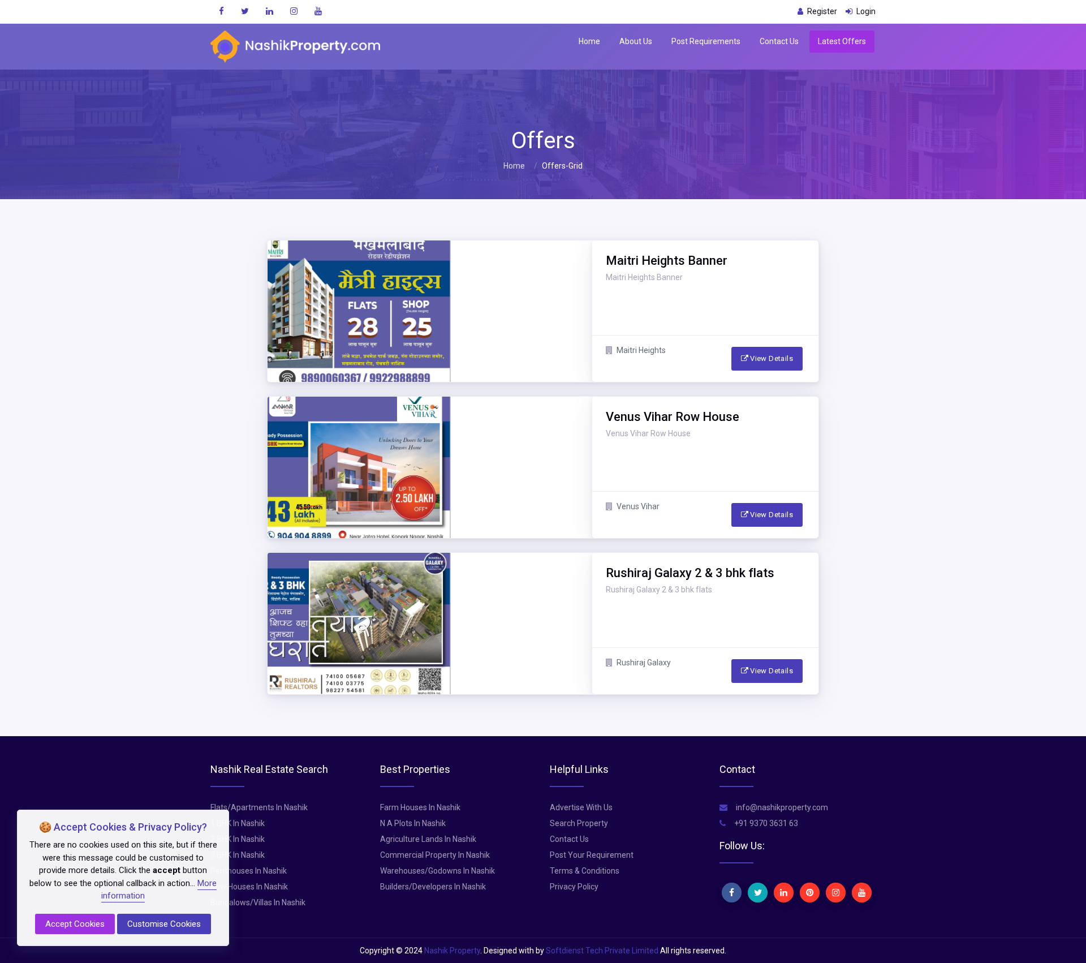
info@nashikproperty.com (781, 807)
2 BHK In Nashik (237, 839)
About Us (635, 41)
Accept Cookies (75, 924)
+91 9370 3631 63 (765, 823)
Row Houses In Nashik (249, 886)
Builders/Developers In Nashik (433, 886)
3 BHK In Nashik (237, 854)
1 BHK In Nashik (237, 823)
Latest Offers (842, 41)
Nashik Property (452, 950)
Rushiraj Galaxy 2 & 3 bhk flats (659, 589)
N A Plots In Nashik (413, 823)
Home (589, 41)
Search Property (579, 823)
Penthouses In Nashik (248, 870)
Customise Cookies (164, 924)
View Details (770, 358)
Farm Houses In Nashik (420, 807)
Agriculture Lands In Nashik (428, 839)
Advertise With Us (581, 807)
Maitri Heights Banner (644, 277)
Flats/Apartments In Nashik (259, 807)
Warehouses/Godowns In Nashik (437, 870)
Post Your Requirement (592, 854)
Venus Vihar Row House (648, 433)
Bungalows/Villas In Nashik (257, 902)
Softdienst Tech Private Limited (602, 950)
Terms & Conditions (584, 870)
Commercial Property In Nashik (435, 854)
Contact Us (779, 41)
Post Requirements (705, 41)
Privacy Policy (574, 886)
